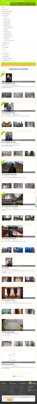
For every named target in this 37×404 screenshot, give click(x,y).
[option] (7, 96)
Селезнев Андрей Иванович (8, 332)
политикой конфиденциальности (25, 397)
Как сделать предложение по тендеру (12, 391)
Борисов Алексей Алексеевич (9, 142)
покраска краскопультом (7, 34)
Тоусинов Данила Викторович (9, 174)
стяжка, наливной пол (6, 37)
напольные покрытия (6, 28)
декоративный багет (6, 25)
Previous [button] (2, 96)
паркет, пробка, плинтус (7, 31)
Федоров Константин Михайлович (10, 206)
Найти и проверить (4, 388)
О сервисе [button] (24, 3)
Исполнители (4, 66)
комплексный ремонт (6, 22)
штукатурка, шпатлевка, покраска (8, 40)
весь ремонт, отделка (6, 19)
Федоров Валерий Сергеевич (8, 112)
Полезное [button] (31, 3)
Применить (18, 63)
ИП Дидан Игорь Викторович (8, 83)
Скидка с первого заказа (5, 390)
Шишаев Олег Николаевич (8, 364)
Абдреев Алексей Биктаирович (9, 238)
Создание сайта (31, 402)
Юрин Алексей (5, 267)
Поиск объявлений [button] (15, 3)
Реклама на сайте (13, 393)
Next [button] (34, 96)
